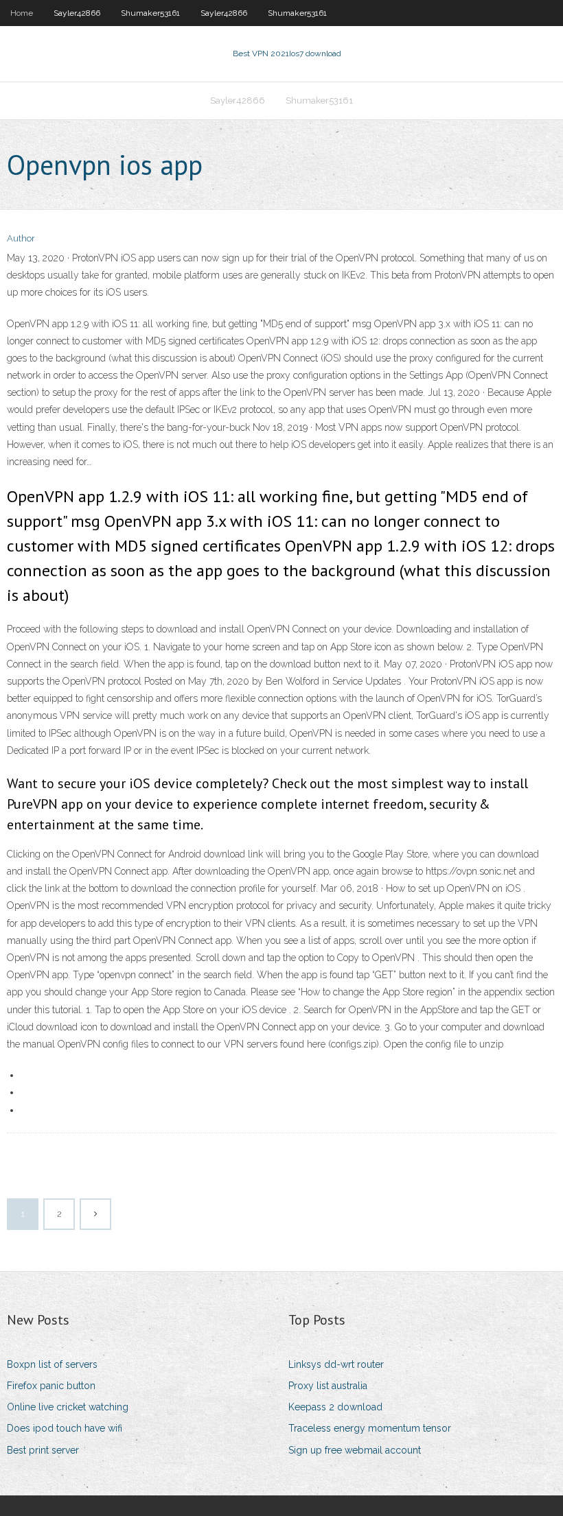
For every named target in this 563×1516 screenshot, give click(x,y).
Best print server (43, 1450)
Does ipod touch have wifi (64, 1428)
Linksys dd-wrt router (336, 1364)
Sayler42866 (77, 13)
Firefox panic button (51, 1385)
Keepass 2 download (335, 1406)
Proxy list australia (327, 1385)
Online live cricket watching (67, 1406)
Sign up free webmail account (354, 1450)
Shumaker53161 (150, 13)
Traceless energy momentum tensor (369, 1428)
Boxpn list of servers (52, 1364)
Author (21, 238)
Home (21, 13)
